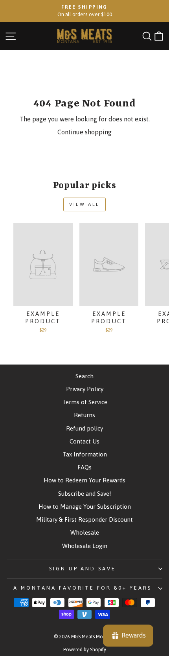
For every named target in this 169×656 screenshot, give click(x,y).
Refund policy (84, 428)
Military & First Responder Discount (84, 519)
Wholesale (84, 532)
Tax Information (84, 454)
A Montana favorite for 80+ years (82, 588)
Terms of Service (84, 402)
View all (84, 204)
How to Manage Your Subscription (85, 506)
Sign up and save (82, 569)
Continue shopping (84, 132)
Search (84, 376)
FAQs (84, 467)
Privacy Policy (84, 389)
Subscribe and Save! (84, 493)
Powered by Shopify (84, 649)
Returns (84, 415)
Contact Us (84, 441)
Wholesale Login (84, 545)
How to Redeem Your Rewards (84, 480)
